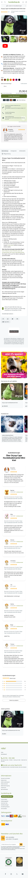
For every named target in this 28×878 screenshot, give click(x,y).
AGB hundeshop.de (5, 782)
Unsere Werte (4, 799)
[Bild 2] (5, 39)
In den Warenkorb (14, 95)
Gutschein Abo (4, 803)
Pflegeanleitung (7, 153)
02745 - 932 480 (9, 758)
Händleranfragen (5, 804)
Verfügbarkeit (14, 151)
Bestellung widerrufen (7, 796)
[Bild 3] (14, 39)
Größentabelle (24, 83)
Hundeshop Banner (5, 806)
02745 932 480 (8, 113)
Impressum (3, 787)
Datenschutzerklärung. (11, 849)
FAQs (2, 752)
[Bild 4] (23, 39)
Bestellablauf (4, 754)
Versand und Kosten (5, 778)
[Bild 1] (14, 25)
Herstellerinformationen (7, 313)
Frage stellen (6, 321)
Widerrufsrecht (4, 783)
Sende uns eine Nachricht (12, 765)
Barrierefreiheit (4, 789)
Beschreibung (5, 151)
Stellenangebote (4, 801)
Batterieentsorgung (5, 785)
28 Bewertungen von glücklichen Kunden (18, 12)
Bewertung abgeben (14, 700)
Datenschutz (4, 780)
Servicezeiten (4, 808)
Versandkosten (24, 93)
